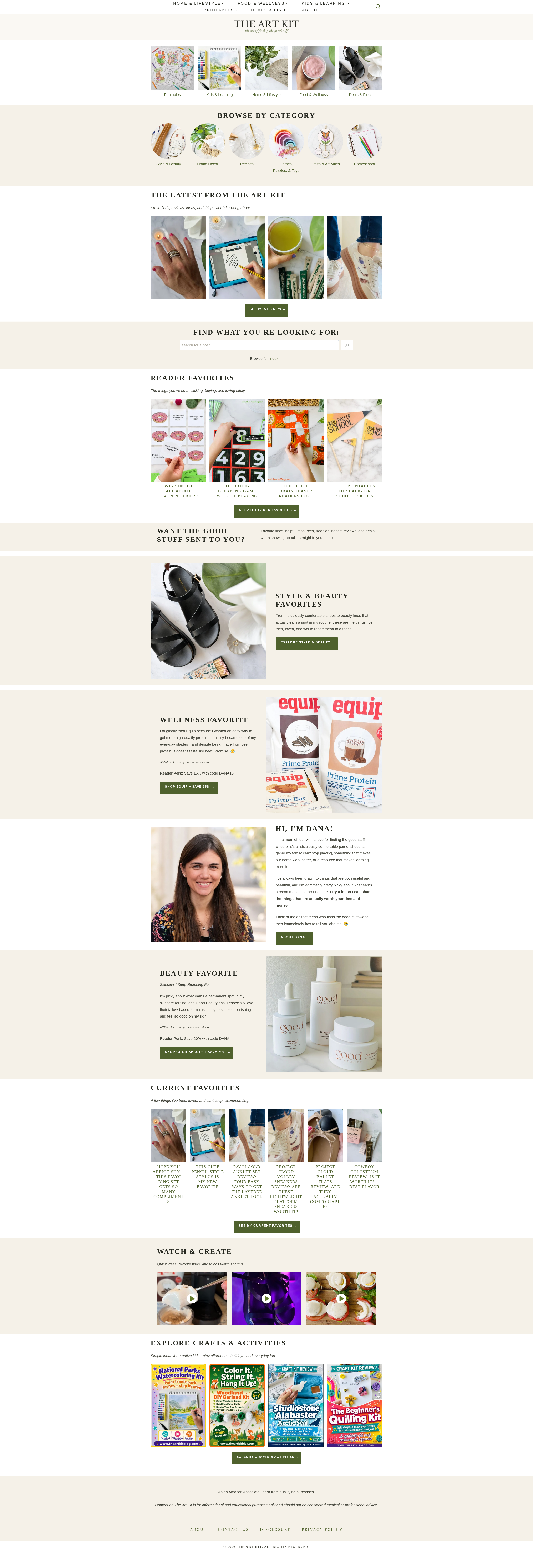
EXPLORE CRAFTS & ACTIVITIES (265, 1457)
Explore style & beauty (305, 642)
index (273, 358)
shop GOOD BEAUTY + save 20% (195, 1052)
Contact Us (233, 1529)
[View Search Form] (378, 6)
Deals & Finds (270, 10)
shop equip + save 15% (187, 786)
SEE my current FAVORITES (266, 1225)
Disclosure (275, 1529)
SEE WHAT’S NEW (265, 309)
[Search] (347, 345)
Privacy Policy (322, 1529)
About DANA (293, 937)
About (310, 10)
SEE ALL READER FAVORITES (265, 510)
